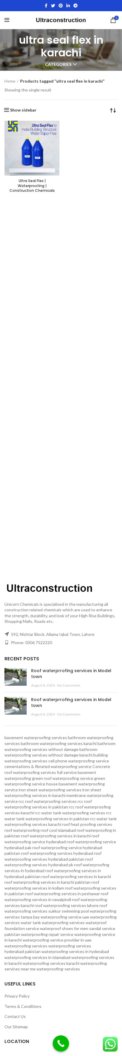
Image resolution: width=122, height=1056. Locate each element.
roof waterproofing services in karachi (76, 876)
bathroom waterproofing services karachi (59, 743)
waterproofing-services (58, 968)
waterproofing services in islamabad (37, 957)
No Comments (69, 685)
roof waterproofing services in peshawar (62, 893)
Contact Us (15, 1016)
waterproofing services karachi (51, 963)
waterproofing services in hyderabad (75, 951)
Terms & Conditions (22, 1006)
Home (9, 81)
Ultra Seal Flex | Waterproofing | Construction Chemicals (32, 185)
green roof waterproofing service (62, 778)
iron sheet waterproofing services (50, 789)
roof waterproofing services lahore (67, 905)
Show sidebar (23, 110)
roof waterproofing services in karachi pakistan (47, 882)
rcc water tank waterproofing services (70, 812)
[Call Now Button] (61, 1043)
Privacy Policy (17, 995)
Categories (58, 64)
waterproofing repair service (47, 934)
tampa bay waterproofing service (51, 916)
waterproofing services (25, 945)
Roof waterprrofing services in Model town (71, 674)
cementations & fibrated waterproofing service (48, 766)
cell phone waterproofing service (78, 760)
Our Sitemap (16, 1026)
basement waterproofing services (35, 737)
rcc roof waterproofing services (48, 801)
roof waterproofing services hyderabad (57, 853)
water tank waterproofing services (53, 922)
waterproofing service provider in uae (57, 939)
